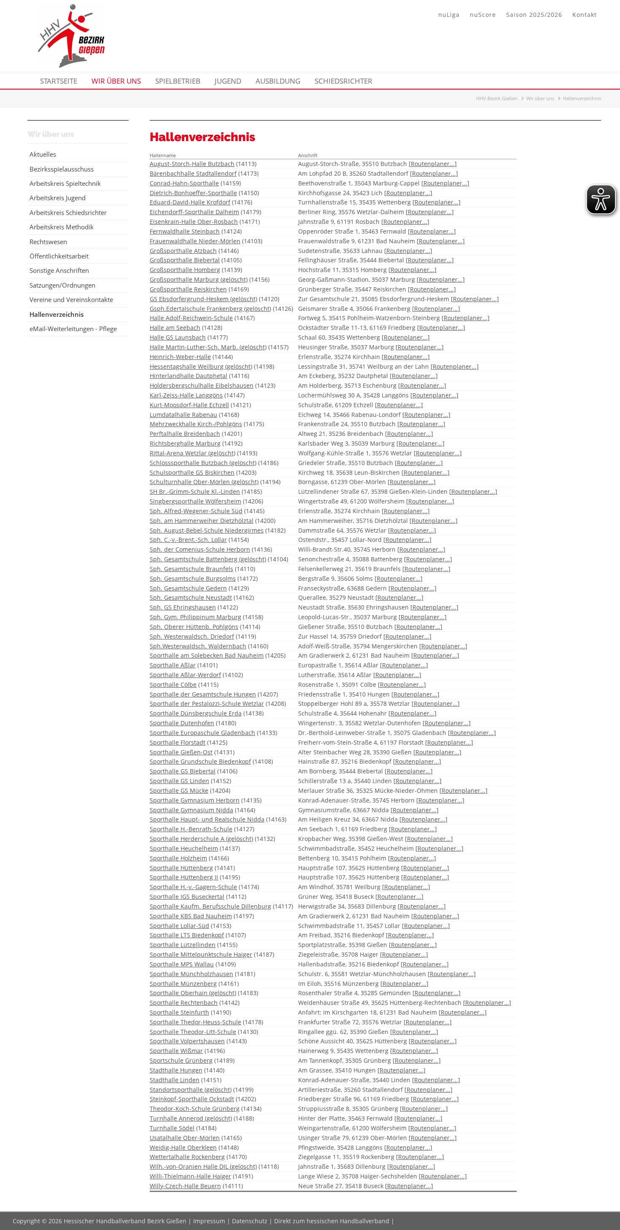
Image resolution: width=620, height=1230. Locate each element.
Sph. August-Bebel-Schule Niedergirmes (207, 530)
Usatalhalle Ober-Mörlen (185, 1138)
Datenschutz (249, 1221)
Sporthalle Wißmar (176, 1051)
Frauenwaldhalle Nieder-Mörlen (195, 241)
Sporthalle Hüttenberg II (184, 877)
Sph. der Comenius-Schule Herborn (200, 549)
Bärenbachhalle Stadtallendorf (193, 173)
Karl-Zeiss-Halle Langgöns (186, 395)
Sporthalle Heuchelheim (184, 848)
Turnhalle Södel (172, 1128)
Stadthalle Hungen (176, 1070)
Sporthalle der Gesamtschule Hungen (203, 694)
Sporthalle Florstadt (177, 742)
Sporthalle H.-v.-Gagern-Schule (193, 887)
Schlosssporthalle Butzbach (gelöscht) (203, 463)
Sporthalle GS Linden (179, 781)
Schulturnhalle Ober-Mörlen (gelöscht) (204, 482)
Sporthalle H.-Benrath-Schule (191, 829)
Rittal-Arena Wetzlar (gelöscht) (192, 453)
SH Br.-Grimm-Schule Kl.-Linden (195, 491)
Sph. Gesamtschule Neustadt (191, 597)
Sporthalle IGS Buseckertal (187, 897)
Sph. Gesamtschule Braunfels (191, 569)
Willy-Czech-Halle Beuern (185, 1186)
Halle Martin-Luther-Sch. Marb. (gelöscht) (208, 347)
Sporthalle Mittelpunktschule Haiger (201, 954)
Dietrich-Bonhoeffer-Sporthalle (193, 193)
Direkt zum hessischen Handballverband (331, 1221)
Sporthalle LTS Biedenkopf (187, 935)
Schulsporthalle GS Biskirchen (192, 472)
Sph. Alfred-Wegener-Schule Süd (196, 511)
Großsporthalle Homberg (185, 270)
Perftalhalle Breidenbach (185, 434)
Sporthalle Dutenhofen (182, 723)
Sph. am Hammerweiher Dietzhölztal (201, 521)
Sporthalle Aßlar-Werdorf (185, 675)
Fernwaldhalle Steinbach (185, 231)
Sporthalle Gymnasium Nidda (191, 810)
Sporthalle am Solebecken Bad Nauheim (207, 655)
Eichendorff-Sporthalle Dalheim (194, 212)
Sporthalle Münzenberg (183, 984)
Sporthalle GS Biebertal (183, 771)
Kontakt (584, 15)
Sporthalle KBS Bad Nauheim (191, 916)
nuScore (483, 15)
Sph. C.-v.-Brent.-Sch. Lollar (188, 540)
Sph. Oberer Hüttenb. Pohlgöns (194, 627)
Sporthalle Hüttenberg (181, 868)
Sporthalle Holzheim (178, 858)
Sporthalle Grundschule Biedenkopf (200, 761)
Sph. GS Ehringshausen (183, 607)
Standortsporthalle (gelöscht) (191, 1090)
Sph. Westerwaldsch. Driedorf (192, 636)
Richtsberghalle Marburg (185, 443)
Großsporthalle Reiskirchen (188, 289)
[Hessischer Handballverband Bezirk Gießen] (71, 65)
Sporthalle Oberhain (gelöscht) (193, 993)
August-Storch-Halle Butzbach (192, 164)
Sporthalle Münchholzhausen (191, 974)
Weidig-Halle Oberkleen (183, 1147)
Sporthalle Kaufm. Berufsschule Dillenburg (210, 906)
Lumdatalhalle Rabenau (183, 415)
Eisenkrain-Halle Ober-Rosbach (194, 222)
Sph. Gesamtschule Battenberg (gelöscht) (208, 559)
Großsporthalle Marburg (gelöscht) (199, 279)
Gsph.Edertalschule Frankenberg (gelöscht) (210, 309)
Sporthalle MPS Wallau (182, 964)
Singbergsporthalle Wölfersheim (195, 501)
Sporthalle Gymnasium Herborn (195, 800)
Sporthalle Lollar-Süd (179, 926)
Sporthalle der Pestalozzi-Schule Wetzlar (207, 703)
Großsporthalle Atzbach (183, 251)
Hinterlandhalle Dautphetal (188, 376)
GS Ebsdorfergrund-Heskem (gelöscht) (203, 299)
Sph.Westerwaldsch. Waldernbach (198, 646)
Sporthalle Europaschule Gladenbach (202, 733)
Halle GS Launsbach (178, 337)
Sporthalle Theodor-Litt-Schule (193, 1032)
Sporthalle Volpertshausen (187, 1041)
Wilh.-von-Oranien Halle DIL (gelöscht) (203, 1166)
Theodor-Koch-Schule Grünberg (195, 1109)
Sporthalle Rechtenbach (184, 1003)
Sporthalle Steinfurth (179, 1012)
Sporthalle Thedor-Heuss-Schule (195, 1022)
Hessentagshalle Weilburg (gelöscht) (201, 366)
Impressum (209, 1221)
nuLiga (449, 15)
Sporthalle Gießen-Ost (181, 752)
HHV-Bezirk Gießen (497, 98)
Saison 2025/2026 (534, 15)
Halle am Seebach (175, 328)
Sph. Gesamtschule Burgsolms (193, 578)
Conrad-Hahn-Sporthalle (184, 183)
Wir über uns (540, 98)
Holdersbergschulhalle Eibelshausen (201, 385)
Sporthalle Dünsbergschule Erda (196, 713)
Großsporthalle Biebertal (185, 260)
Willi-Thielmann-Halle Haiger (190, 1176)
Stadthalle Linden (174, 1080)
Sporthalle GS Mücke (179, 790)
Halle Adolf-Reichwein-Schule (191, 318)
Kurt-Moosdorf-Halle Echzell (189, 405)
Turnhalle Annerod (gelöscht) (191, 1118)
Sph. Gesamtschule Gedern (188, 588)
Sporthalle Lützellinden (183, 945)
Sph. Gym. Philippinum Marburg (195, 617)
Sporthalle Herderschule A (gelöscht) (201, 839)
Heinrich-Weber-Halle (180, 357)
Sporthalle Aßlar (173, 665)
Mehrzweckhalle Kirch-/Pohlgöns (196, 424)
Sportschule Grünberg (181, 1060)
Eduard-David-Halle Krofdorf (190, 202)
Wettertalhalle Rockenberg (187, 1157)
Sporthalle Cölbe (173, 684)
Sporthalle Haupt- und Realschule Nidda (207, 819)
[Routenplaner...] (433, 164)
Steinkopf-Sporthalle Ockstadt (192, 1099)
